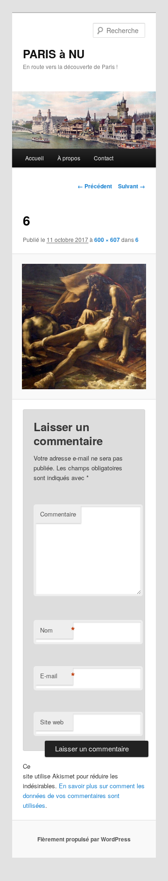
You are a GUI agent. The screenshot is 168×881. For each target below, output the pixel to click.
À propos (68, 158)
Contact (103, 158)
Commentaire (58, 513)
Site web (51, 721)
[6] (84, 326)
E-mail (56, 675)
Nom (56, 630)
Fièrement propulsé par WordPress (84, 839)
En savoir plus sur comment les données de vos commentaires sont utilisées (84, 795)
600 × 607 (107, 239)
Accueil (34, 158)
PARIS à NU (53, 54)
